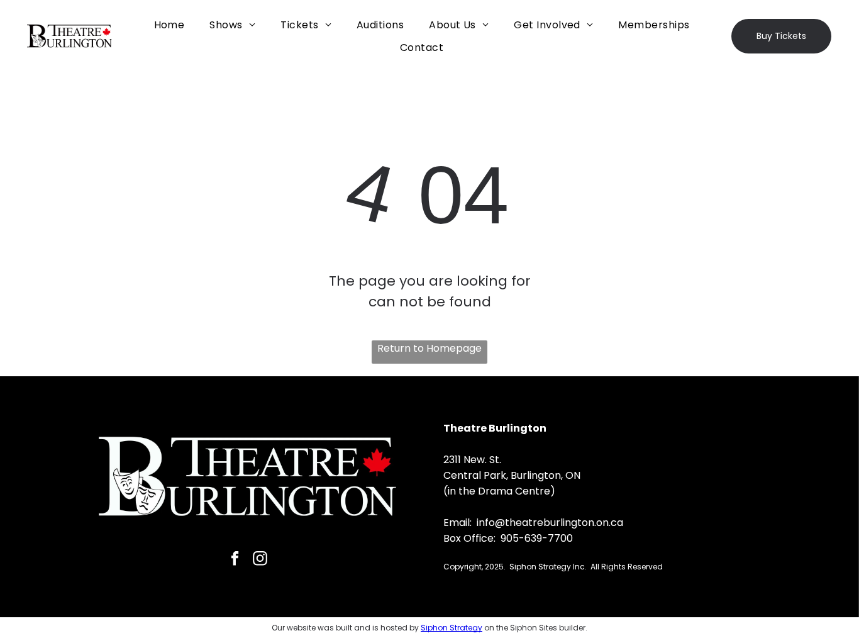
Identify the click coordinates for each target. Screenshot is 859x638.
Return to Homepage (429, 348)
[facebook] (235, 560)
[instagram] (260, 560)
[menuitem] (169, 25)
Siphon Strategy (451, 627)
